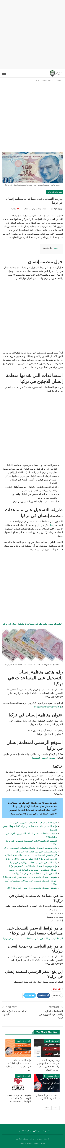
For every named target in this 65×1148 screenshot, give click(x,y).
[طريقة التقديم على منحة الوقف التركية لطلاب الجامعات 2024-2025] (18, 1083)
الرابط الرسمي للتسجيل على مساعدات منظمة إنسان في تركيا (33, 938)
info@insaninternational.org (48, 707)
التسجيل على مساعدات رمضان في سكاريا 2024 (33, 873)
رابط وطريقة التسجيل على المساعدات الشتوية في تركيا (30, 848)
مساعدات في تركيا (54, 192)
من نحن (36, 1131)
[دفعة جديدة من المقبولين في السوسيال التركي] (47, 1083)
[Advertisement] (32, 34)
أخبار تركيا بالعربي (51, 1041)
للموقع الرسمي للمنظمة (44, 758)
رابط (51, 525)
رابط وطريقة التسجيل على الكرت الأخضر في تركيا (33, 866)
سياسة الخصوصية (23, 1131)
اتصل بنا (46, 1131)
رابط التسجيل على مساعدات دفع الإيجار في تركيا (33, 863)
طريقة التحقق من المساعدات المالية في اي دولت (33, 870)
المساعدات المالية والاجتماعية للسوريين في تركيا (33, 823)
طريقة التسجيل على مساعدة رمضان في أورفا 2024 (32, 888)
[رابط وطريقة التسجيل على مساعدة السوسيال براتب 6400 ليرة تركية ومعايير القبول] (47, 1048)
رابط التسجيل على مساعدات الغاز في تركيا (36, 852)
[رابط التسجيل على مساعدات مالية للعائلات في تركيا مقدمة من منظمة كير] (18, 1048)
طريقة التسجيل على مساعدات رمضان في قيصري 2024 (30, 877)
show (56, 248)
